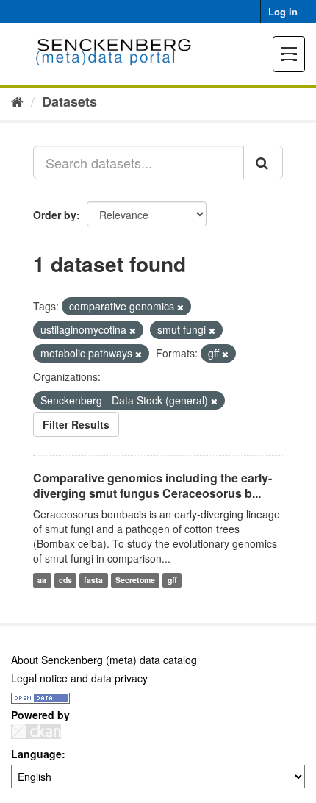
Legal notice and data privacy (79, 678)
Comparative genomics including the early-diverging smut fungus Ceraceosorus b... (152, 485)
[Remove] (180, 307)
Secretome (135, 579)
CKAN (36, 731)
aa (41, 579)
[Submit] (263, 162)
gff (172, 579)
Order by (54, 214)
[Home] (17, 100)
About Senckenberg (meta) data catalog (104, 659)
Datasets (69, 101)
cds (65, 579)
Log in (283, 11)
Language (36, 753)
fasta (93, 579)
